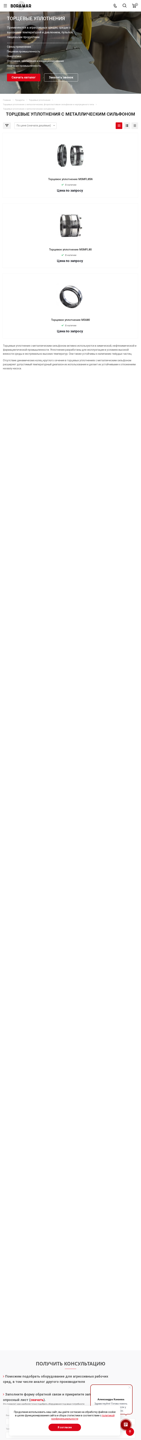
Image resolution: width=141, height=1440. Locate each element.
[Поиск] (124, 6)
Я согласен (65, 1427)
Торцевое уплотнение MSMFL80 (70, 249)
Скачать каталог (24, 77)
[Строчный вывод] (127, 125)
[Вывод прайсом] (134, 125)
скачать (37, 1400)
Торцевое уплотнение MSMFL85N (70, 179)
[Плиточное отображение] (119, 125)
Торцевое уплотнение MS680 (70, 320)
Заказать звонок (61, 77)
